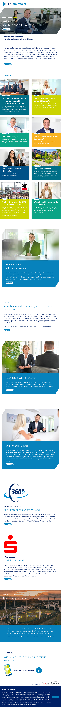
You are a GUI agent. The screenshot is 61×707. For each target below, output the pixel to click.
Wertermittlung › (13, 265)
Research (7, 330)
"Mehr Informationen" (30, 702)
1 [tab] (4, 17)
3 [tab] (15, 17)
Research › (7, 303)
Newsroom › (7, 76)
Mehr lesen (7, 64)
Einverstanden (55, 697)
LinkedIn (39, 670)
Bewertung (6, 29)
